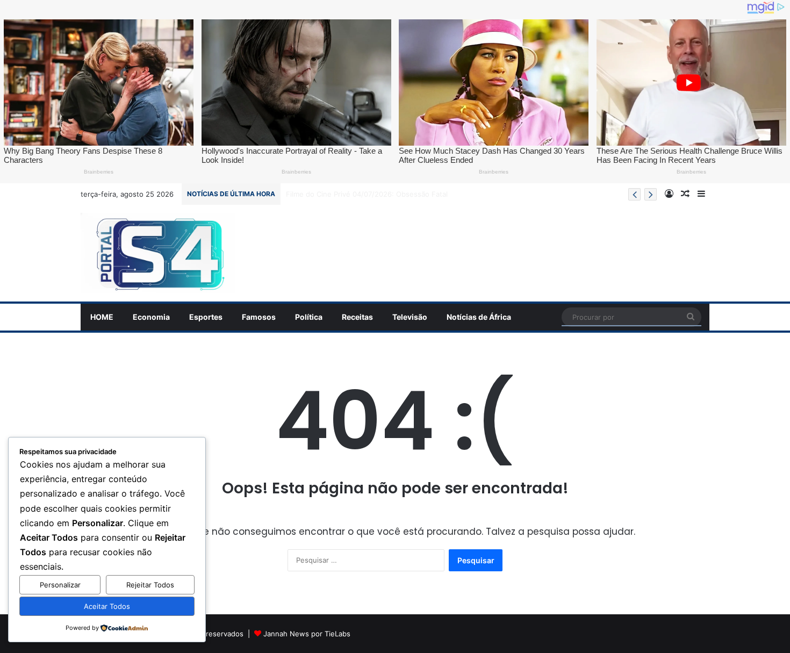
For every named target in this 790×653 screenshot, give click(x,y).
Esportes (205, 316)
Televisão (409, 316)
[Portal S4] (158, 253)
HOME (101, 316)
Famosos (259, 316)
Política (308, 316)
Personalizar (60, 584)
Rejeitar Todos (150, 584)
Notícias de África (479, 316)
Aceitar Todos (107, 606)
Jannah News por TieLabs (306, 633)
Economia (151, 316)
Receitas (357, 316)
